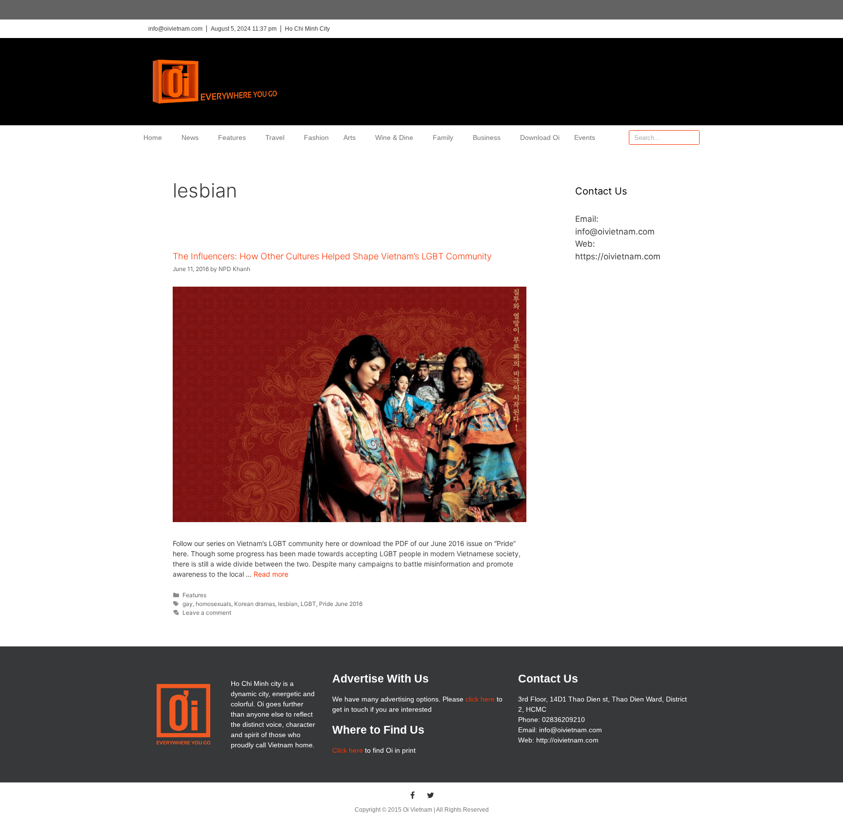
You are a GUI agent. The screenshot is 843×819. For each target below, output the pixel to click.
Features (232, 137)
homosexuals (213, 603)
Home (152, 137)
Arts (349, 137)
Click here (347, 750)
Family (443, 137)
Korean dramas (254, 603)
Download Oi (540, 137)
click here (480, 699)
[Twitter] (431, 795)
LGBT (308, 603)
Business (487, 137)
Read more (271, 574)
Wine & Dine (394, 137)
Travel (274, 137)
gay (187, 603)
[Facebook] (413, 795)
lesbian (288, 603)
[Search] (691, 137)
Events (584, 137)
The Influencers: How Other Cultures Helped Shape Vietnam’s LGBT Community (332, 256)
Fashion (316, 137)
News (190, 137)
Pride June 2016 (340, 603)
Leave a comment (206, 612)
